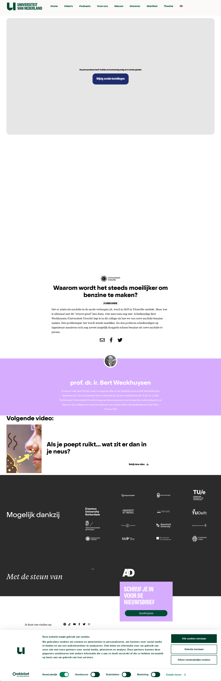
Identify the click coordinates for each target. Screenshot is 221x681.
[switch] (95, 674)
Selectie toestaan (194, 649)
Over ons (102, 6)
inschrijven (146, 613)
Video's (68, 6)
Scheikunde (110, 303)
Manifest (152, 6)
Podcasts (85, 6)
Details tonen (173, 674)
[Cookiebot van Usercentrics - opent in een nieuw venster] (21, 674)
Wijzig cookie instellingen (110, 79)
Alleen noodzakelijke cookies (194, 659)
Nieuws (118, 6)
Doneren (135, 6)
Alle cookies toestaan (194, 638)
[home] (24, 6)
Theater (168, 6)
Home (54, 6)
